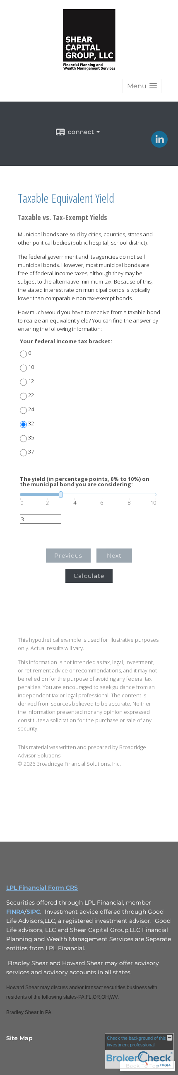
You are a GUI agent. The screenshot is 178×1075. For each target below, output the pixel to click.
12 (31, 381)
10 (31, 367)
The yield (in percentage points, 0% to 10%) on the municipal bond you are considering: (84, 481)
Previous (68, 555)
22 (31, 395)
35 (31, 437)
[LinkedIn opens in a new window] (159, 145)
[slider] (88, 494)
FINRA (15, 911)
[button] (142, 86)
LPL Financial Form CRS (42, 887)
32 (31, 423)
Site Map (19, 1038)
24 (31, 409)
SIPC (33, 911)
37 (31, 451)
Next (114, 555)
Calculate (89, 576)
